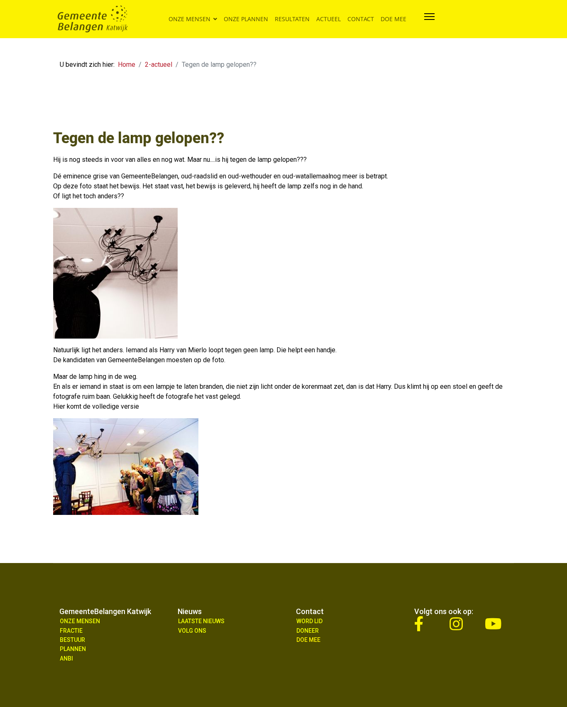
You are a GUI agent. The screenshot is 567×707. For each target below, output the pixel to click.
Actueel (328, 19)
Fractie (71, 630)
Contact (360, 19)
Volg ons (192, 630)
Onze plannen (246, 19)
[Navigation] (429, 19)
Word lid (309, 621)
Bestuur (72, 639)
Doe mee (393, 19)
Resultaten (292, 19)
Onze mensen (189, 19)
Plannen (73, 649)
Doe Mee (308, 639)
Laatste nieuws (201, 621)
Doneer (307, 630)
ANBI (66, 658)
